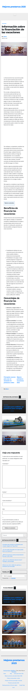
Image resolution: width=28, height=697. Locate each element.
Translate (13, 578)
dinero (5, 36)
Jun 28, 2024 (7, 646)
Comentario (5, 463)
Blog (11, 673)
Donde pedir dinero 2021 (18, 673)
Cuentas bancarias (7, 625)
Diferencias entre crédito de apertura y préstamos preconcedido (13, 424)
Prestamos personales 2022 (13, 682)
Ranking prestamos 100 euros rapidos (9, 685)
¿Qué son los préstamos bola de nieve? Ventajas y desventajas (13, 644)
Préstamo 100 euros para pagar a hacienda (13, 680)
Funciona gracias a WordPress (9, 670)
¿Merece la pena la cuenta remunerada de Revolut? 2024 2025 (13, 629)
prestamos (4, 23)
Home (5, 673)
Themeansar (13, 671)
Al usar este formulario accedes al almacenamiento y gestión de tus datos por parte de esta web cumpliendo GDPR (12, 521)
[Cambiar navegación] (14, 15)
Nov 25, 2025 (7, 601)
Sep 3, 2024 (6, 631)
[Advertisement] (14, 67)
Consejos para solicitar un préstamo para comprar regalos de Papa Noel (13, 408)
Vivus (13, 687)
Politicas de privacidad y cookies (13, 678)
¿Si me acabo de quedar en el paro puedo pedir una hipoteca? (13, 614)
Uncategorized (7, 610)
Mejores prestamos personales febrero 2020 (13, 675)
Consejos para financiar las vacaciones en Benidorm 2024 (12, 440)
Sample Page (22, 685)
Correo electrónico (7, 500)
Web (3, 509)
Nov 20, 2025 (7, 616)
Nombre (4, 492)
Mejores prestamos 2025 (14, 6)
